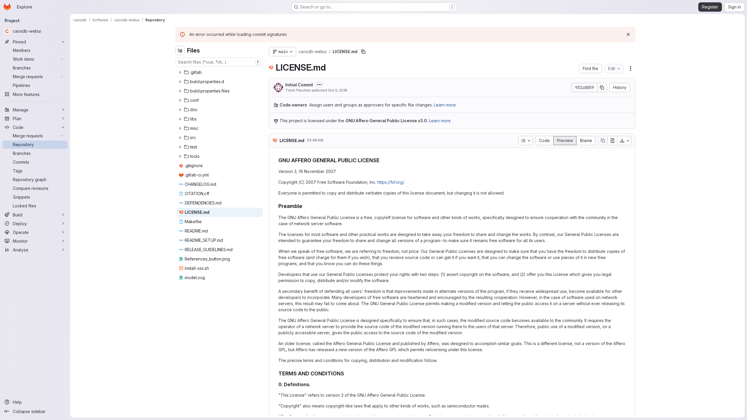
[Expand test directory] (180, 147)
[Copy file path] (363, 51)
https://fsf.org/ (390, 182)
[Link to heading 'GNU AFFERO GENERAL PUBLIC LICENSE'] (382, 160)
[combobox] (219, 61)
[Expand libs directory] (180, 119)
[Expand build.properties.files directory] (180, 91)
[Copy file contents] (603, 140)
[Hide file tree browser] (180, 50)
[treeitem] (220, 72)
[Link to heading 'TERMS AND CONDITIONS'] (347, 373)
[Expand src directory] (180, 137)
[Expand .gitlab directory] (180, 72)
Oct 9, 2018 (337, 90)
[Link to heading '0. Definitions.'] (313, 384)
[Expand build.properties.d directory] (180, 81)
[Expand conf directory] (180, 100)
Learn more (440, 120)
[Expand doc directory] (180, 109)
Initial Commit (299, 84)
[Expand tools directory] (180, 156)
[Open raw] (612, 140)
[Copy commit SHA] (602, 87)
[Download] (624, 140)
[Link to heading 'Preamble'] (305, 206)
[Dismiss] (628, 34)
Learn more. (445, 104)
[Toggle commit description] (319, 84)
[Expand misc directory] (180, 128)
